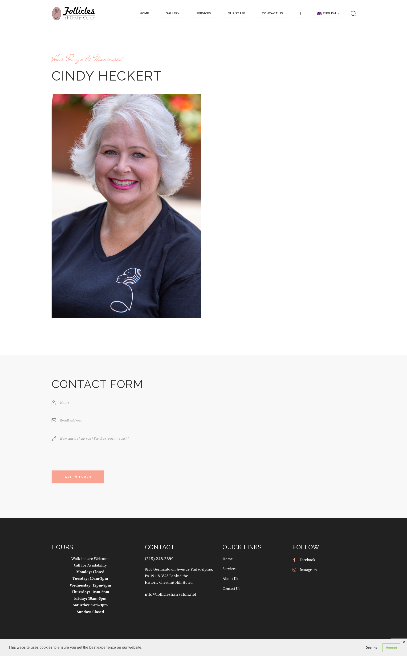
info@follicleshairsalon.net (170, 594)
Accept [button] (391, 647)
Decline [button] (372, 647)
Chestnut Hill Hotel (175, 582)
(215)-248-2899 (159, 558)
